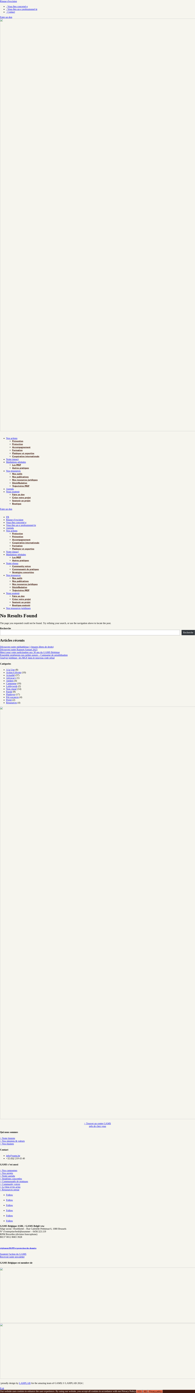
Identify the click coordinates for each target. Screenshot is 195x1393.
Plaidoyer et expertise (23, 454)
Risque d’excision (14, 519)
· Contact (10, 12)
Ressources (11, 702)
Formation (17, 450)
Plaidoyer (10, 694)
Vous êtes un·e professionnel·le (21, 525)
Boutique (16, 504)
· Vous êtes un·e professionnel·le (21, 9)
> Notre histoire (7, 1138)
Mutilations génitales (16, 462)
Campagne (11, 683)
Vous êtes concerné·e (16, 522)
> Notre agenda (7, 1176)
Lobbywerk (11, 686)
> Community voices (10, 1184)
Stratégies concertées (23, 573)
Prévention (17, 441)
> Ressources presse (9, 1189)
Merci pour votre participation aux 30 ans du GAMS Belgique (30, 652)
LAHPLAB (25, 1383)
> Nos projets (6, 1173)
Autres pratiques (20, 468)
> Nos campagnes (8, 1170)
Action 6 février (13, 672)
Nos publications (20, 477)
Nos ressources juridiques (25, 480)
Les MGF (16, 465)
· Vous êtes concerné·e (17, 6)
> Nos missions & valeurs (12, 1141)
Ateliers (10, 680)
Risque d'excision (8, 1)
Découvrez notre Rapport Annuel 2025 (18, 649)
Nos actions (11, 438)
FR (7, 517)
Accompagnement (21, 447)
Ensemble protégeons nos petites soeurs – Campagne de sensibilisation (34, 655)
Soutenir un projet (21, 501)
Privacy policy (155, 1391)
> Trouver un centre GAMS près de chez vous (97, 1125)
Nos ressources (13, 471)
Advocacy (11, 678)
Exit (2, 1388)
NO (145, 1391)
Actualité (10, 675)
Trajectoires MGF (20, 486)
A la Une (10, 669)
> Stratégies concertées (11, 1178)
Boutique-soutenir (21, 605)
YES (139, 1391)
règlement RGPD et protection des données (18, 1248)
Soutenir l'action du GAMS (13, 1254)
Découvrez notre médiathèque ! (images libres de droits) (27, 647)
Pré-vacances (12, 697)
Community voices (21, 566)
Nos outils (17, 474)
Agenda (10, 489)
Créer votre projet (21, 498)
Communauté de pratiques (25, 569)
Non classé (11, 689)
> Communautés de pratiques (14, 1181)
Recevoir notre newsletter (12, 1257)
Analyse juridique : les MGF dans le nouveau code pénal (27, 658)
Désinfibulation (19, 483)
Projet (9, 700)
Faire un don (6, 17)
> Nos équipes (7, 1143)
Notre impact (12, 459)
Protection (17, 444)
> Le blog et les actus (10, 1187)
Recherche (5, 628)
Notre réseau (12, 563)
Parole (9, 691)
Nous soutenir (13, 491)
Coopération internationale (25, 457)
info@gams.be (13, 1155)
